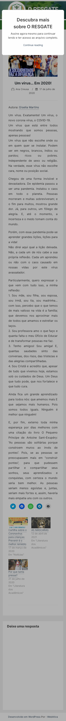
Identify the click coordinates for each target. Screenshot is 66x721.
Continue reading (33, 45)
